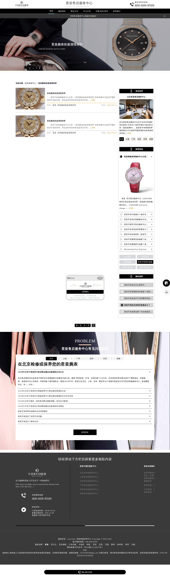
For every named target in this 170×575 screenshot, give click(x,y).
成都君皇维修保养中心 (89, 493)
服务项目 (62, 11)
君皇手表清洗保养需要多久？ (136, 229)
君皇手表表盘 (145, 267)
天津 (145, 139)
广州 (133, 139)
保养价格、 (149, 485)
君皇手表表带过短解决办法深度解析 (33, 411)
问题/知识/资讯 (102, 11)
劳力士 (54, 544)
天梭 (133, 544)
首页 (51, 11)
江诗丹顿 (72, 544)
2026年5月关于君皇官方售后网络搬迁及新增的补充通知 (41, 406)
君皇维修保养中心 (84, 539)
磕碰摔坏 (148, 481)
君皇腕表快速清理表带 (56, 93)
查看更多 (85, 432)
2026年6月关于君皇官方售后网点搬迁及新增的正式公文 (41, 372)
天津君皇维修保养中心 (89, 481)
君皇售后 (145, 257)
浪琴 (127, 544)
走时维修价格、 (151, 473)
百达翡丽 (62, 544)
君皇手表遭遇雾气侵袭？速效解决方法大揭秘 (142, 244)
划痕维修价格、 (151, 478)
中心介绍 (87, 11)
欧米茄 (120, 544)
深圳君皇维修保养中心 (89, 489)
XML (85, 550)
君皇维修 (127, 262)
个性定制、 (149, 489)
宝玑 (101, 544)
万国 (107, 544)
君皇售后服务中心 (79, 3)
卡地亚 (81, 544)
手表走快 (127, 257)
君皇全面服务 (149, 466)
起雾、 (153, 475)
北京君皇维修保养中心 (89, 473)
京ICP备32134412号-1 (93, 547)
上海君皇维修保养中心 (89, 477)
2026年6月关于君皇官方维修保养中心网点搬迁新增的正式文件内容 (45, 396)
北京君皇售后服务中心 (136, 97)
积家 (88, 544)
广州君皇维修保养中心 (89, 485)
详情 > (130, 133)
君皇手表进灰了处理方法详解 (30, 416)
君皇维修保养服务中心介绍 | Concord (139, 157)
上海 (127, 139)
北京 (121, 139)
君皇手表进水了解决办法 (28, 421)
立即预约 (85, 292)
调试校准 (148, 492)
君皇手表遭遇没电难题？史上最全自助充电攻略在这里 (146, 239)
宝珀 (94, 544)
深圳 (139, 139)
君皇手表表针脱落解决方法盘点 (137, 219)
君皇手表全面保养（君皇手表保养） (139, 234)
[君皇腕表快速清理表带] (30, 109)
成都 (151, 139)
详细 (93, 100)
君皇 (54, 105)
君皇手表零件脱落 (145, 262)
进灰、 (147, 475)
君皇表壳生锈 (127, 267)
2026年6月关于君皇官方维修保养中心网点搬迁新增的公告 (42, 391)
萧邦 (113, 544)
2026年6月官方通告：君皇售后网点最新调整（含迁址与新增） (43, 401)
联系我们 (117, 11)
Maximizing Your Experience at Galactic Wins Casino (146, 249)
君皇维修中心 (30, 83)
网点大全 (74, 11)
